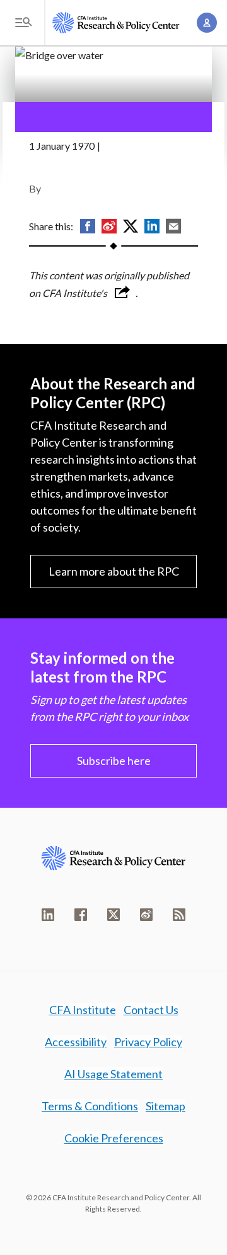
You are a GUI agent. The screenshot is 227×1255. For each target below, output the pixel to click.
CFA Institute (82, 1010)
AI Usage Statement (113, 1074)
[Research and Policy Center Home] (116, 23)
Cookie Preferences (113, 1138)
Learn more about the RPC (114, 571)
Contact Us (151, 1010)
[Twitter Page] (113, 914)
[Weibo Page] (146, 914)
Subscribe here (114, 760)
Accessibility (76, 1042)
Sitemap (165, 1106)
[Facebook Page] (80, 914)
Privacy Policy (148, 1042)
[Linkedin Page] (48, 914)
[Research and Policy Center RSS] (179, 914)
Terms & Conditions (90, 1106)
